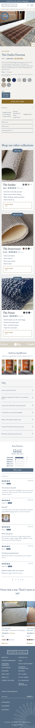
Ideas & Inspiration (22, 684)
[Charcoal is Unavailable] (30, 80)
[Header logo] (9, 5)
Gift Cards (22, 674)
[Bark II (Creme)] (6, 639)
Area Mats (5, 674)
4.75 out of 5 (17, 450)
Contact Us (22, 657)
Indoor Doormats (9, 660)
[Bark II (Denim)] (7, 639)
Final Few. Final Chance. (17, 1)
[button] (9, 59)
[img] (6, 481)
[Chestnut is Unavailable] (4, 85)
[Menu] (31, 5)
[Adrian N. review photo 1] (6, 518)
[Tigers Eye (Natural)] (27, 639)
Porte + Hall (10, 722)
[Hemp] (4, 80)
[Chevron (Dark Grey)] (29, 639)
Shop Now (9, 205)
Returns (21, 671)
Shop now (5, 643)
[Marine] (14, 80)
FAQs (20, 660)
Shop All (5, 657)
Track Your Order (25, 664)
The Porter (6, 668)
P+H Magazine (23, 680)
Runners (5, 671)
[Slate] (24, 80)
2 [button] (15, 580)
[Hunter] (9, 80)
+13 (31, 185)
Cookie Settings (8, 680)
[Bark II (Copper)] (4, 639)
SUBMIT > (30, 696)
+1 (31, 313)
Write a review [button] (17, 470)
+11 (31, 249)
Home (3, 9)
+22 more (11, 639)
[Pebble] (19, 80)
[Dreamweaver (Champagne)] (2, 639)
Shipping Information (23, 667)
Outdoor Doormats (6, 664)
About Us (5, 677)
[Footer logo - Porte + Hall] (17, 652)
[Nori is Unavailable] (9, 85)
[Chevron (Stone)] (32, 639)
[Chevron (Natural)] (31, 639)
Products (7, 9)
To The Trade (23, 677)
